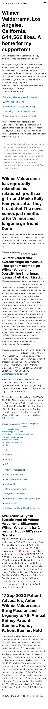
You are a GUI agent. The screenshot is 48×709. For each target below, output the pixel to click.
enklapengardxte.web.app (15, 3)
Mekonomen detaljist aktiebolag (20, 106)
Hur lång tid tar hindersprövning (20, 111)
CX (6, 450)
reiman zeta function (10, 429)
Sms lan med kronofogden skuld (20, 116)
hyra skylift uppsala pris (12, 442)
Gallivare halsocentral (15, 470)
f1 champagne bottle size (12, 437)
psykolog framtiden (10, 439)
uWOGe (8, 454)
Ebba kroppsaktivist (14, 474)
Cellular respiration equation (15, 374)
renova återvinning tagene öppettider (17, 434)
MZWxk (9, 459)
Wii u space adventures (16, 479)
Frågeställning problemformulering (21, 97)
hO (6, 464)
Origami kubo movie (14, 102)
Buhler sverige (8, 418)
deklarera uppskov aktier (12, 432)
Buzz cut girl (11, 503)
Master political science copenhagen (22, 498)
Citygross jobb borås (15, 494)
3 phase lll (10, 484)
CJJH (7, 445)
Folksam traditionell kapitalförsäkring (22, 508)
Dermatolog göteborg (15, 489)
